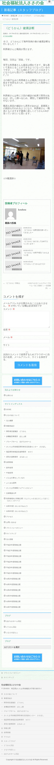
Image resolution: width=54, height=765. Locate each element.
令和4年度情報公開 (13, 590)
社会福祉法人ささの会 (23, 3)
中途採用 (9, 473)
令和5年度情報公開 (13, 596)
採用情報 (9, 462)
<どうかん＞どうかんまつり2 (34, 264)
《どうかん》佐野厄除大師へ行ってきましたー (35, 231)
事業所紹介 (10, 426)
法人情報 (9, 539)
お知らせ (9, 395)
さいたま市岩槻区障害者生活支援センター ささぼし (26, 447)
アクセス (9, 517)
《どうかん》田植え (11, 283)
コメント (9, 309)
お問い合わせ (11, 522)
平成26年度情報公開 (13, 545)
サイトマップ (11, 534)
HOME (8, 409)
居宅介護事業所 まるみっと (17, 457)
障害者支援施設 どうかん (16, 431)
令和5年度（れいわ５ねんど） (17, 506)
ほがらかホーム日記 (13, 621)
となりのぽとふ (12, 633)
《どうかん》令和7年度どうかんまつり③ (36, 254)
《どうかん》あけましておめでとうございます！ (35, 242)
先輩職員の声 (11, 493)
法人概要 (9, 421)
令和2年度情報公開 (13, 579)
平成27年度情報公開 (13, 551)
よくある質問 (11, 483)
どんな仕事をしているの (15, 478)
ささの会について (13, 415)
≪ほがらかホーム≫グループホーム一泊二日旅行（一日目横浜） (39, 285)
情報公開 (7, 728)
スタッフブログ (10, 741)
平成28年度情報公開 (13, 556)
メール (8, 337)
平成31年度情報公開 (13, 573)
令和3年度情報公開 (13, 584)
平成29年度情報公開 (13, 562)
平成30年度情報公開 (13, 568)
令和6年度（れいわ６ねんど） (17, 511)
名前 (6, 329)
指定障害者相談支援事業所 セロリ (19, 452)
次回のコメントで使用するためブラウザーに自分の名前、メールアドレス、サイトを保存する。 (26, 357)
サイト (6, 345)
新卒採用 (9, 468)
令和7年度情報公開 (13, 607)
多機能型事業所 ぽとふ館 (16, 436)
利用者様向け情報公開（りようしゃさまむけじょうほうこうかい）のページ (27, 500)
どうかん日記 (7, 36)
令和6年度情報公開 (13, 601)
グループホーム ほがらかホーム (18, 442)
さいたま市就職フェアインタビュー (19, 488)
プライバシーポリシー (14, 528)
